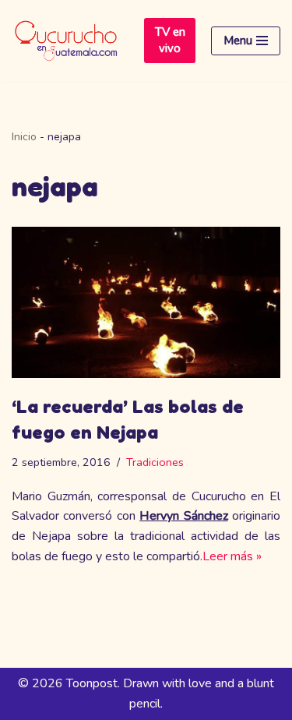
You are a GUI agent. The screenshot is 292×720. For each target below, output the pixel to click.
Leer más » (232, 556)
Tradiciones (155, 462)
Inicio (24, 136)
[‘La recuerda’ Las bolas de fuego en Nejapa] (146, 302)
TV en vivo (170, 40)
